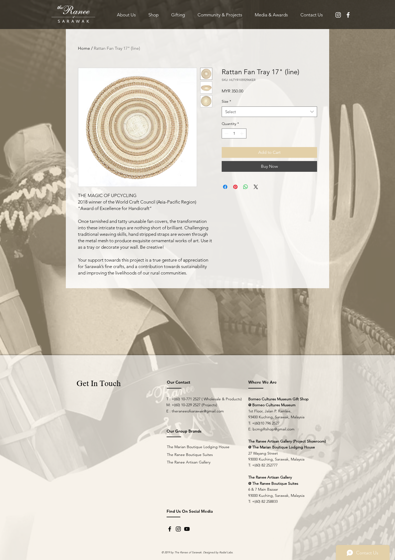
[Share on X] (256, 187)
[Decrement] (225, 133)
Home (84, 48)
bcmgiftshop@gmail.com (274, 429)
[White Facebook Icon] (348, 15)
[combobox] (269, 111)
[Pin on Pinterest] (235, 187)
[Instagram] (178, 529)
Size (226, 101)
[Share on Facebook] (225, 187)
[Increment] (242, 133)
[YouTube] (187, 529)
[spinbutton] (234, 133)
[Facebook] (169, 529)
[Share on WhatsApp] (245, 187)
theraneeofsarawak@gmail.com (198, 411)
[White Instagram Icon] (338, 15)
